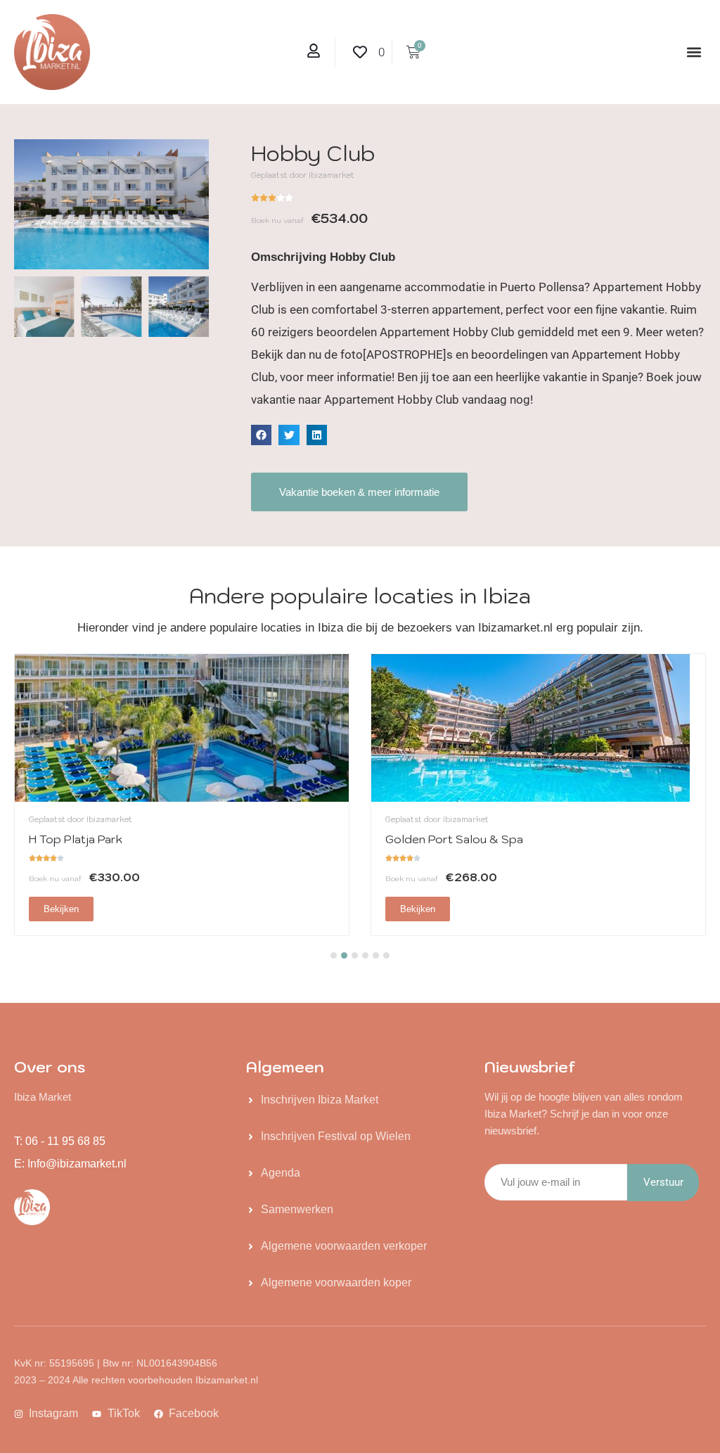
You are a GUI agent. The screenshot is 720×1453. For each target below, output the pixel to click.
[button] (694, 52)
